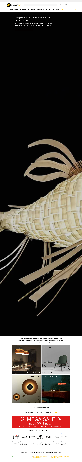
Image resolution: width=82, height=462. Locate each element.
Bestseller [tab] (39, 412)
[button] (73, 9)
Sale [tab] (56, 412)
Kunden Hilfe (66, 5)
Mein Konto (60, 5)
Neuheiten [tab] (48, 412)
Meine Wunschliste (72, 5)
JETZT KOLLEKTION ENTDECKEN (24, 30)
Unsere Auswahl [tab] (29, 412)
